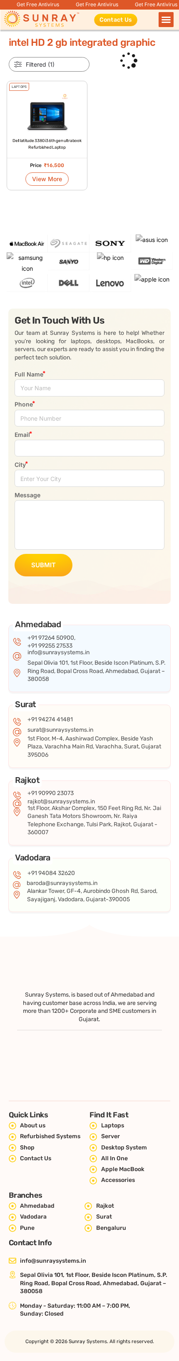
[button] (166, 19)
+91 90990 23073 (50, 793)
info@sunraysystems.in (58, 652)
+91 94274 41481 (50, 719)
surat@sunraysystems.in (60, 729)
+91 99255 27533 (49, 645)
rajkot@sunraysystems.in (61, 801)
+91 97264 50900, (51, 637)
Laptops (19, 87)
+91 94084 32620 (51, 873)
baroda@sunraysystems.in (62, 883)
